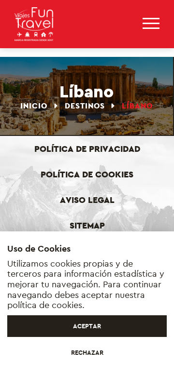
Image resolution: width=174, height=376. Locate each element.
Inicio (35, 106)
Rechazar (87, 353)
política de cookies (44, 304)
